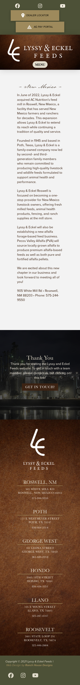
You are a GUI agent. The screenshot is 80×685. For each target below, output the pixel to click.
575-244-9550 (40, 498)
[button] (40, 64)
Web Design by (29, 665)
